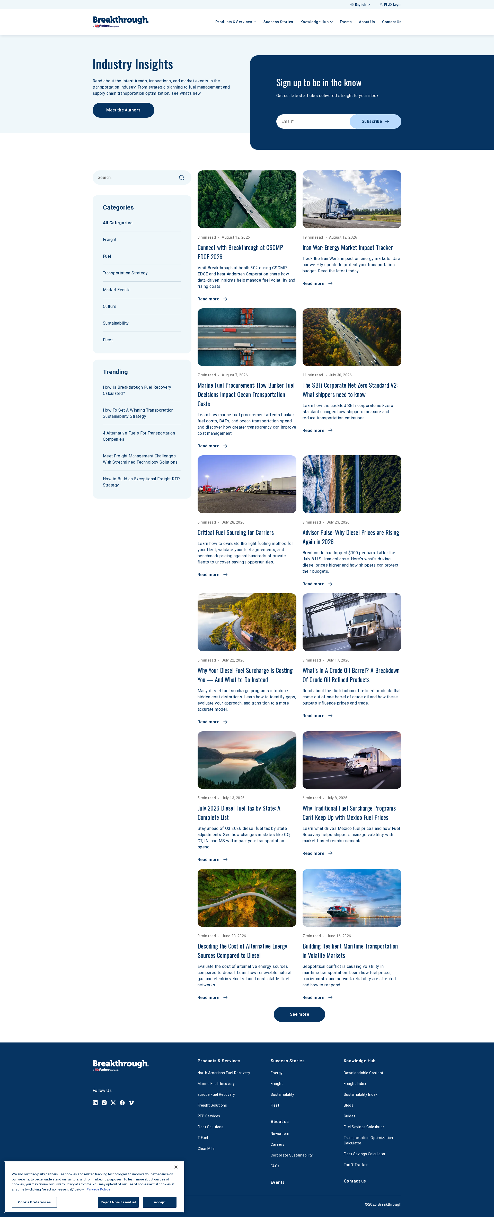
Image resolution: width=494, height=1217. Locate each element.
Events (346, 22)
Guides (350, 1116)
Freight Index (355, 1084)
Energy (277, 1073)
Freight (109, 239)
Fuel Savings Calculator (364, 1127)
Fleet (108, 339)
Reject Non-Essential (118, 1202)
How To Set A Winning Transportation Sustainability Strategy (138, 413)
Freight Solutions (212, 1105)
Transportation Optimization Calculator (368, 1140)
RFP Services (209, 1116)
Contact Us (391, 22)
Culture (109, 306)
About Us (367, 22)
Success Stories (278, 22)
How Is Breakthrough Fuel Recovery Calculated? (137, 390)
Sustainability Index (361, 1094)
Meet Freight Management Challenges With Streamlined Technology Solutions (140, 459)
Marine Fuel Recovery (216, 1084)
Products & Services (219, 1060)
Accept (160, 1202)
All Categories (118, 222)
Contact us (355, 1181)
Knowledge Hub (359, 1060)
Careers (277, 1144)
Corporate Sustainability (292, 1155)
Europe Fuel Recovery (216, 1094)
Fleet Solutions (210, 1127)
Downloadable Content (363, 1073)
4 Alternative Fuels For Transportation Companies (139, 436)
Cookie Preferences (34, 1202)
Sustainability (116, 323)
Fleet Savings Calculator (365, 1154)
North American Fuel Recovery (224, 1073)
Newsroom (280, 1134)
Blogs (348, 1105)
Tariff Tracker (356, 1165)
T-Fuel (203, 1138)
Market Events (116, 289)
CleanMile (206, 1148)
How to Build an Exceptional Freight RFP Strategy (141, 482)
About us (280, 1121)
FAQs (275, 1166)
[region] (94, 1187)
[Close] (176, 1167)
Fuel (107, 256)
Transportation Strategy (125, 273)
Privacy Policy (98, 1189)
